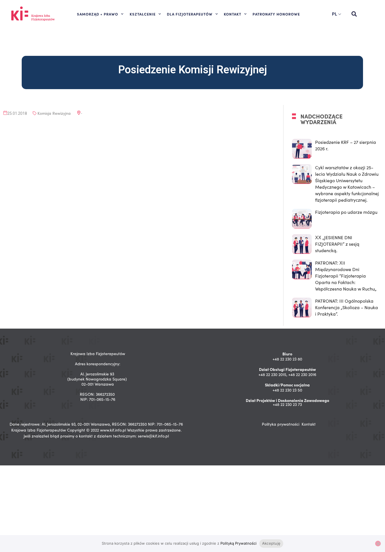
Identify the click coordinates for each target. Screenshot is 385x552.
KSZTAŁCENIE (143, 13)
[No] (378, 543)
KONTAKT (232, 13)
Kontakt (309, 424)
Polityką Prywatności (238, 543)
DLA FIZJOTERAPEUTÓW (190, 13)
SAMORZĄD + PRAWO (97, 13)
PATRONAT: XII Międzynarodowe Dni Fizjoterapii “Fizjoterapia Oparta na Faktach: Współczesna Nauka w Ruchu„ (346, 276)
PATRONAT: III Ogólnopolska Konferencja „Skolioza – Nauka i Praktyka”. (346, 307)
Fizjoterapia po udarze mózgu (346, 212)
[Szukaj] (354, 14)
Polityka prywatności (280, 424)
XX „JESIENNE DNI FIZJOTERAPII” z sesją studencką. (337, 243)
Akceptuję (271, 543)
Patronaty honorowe (276, 13)
